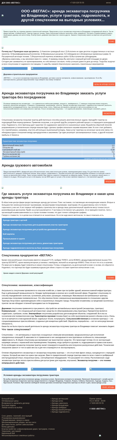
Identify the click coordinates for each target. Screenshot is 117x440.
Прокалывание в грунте (14, 239)
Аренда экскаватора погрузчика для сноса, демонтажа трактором (33, 243)
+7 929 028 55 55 (77, 3)
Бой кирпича (9, 234)
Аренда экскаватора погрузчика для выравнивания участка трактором (35, 225)
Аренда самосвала (60, 403)
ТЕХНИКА (110, 278)
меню (108, 3)
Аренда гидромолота (60, 412)
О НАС (111, 41)
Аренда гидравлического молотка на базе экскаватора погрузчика (33, 248)
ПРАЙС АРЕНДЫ (108, 387)
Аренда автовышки (60, 399)
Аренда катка (57, 401)
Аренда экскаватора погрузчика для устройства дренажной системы (34, 229)
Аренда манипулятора (61, 410)
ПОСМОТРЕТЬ (109, 113)
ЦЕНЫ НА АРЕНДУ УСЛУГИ (104, 84)
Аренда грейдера (59, 407)
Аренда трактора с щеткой (15, 220)
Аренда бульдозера (60, 405)
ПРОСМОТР (110, 181)
